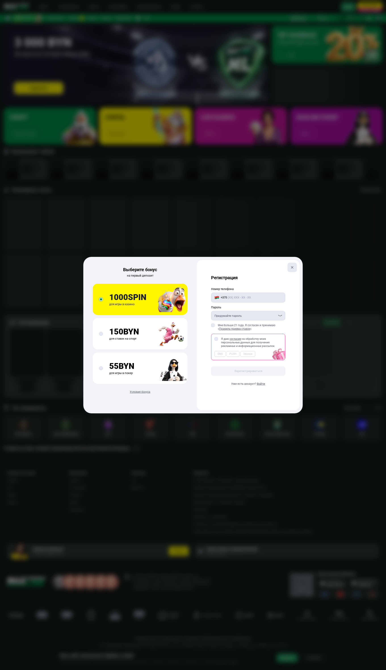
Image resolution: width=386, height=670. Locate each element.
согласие (235, 338)
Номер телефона (222, 289)
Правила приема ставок (234, 328)
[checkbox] (213, 325)
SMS (220, 353)
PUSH (233, 353)
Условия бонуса (140, 391)
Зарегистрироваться (248, 371)
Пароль (216, 307)
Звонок (247, 353)
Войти (261, 383)
